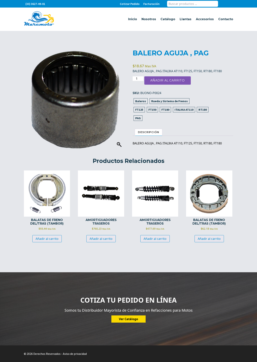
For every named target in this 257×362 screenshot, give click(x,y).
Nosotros (148, 19)
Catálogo (167, 19)
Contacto (225, 19)
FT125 (139, 109)
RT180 (202, 109)
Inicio (132, 19)
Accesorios (205, 19)
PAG (138, 118)
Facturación (151, 4)
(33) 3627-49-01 (35, 4)
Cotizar (130, 4)
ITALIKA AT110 (184, 109)
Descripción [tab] (148, 132)
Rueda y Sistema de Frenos (169, 101)
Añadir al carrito (167, 80)
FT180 (165, 109)
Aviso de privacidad (75, 354)
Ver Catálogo (128, 319)
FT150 (152, 109)
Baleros (140, 101)
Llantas (185, 19)
